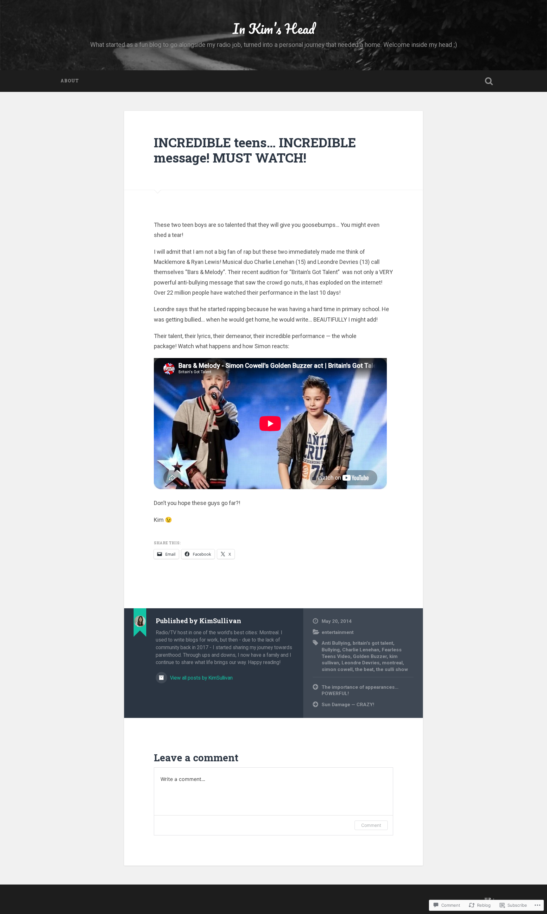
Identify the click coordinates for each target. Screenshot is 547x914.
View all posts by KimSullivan (201, 678)
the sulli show (392, 669)
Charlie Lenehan (360, 650)
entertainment (338, 632)
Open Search (488, 81)
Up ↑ (489, 899)
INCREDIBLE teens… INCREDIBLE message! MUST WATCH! (255, 150)
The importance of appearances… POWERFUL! (360, 690)
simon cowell (337, 669)
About (69, 81)
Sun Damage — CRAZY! (348, 704)
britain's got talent (373, 643)
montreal (392, 663)
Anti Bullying (336, 643)
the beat (364, 669)
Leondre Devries (361, 663)
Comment (371, 825)
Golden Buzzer (370, 656)
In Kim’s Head (274, 28)
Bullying (331, 650)
